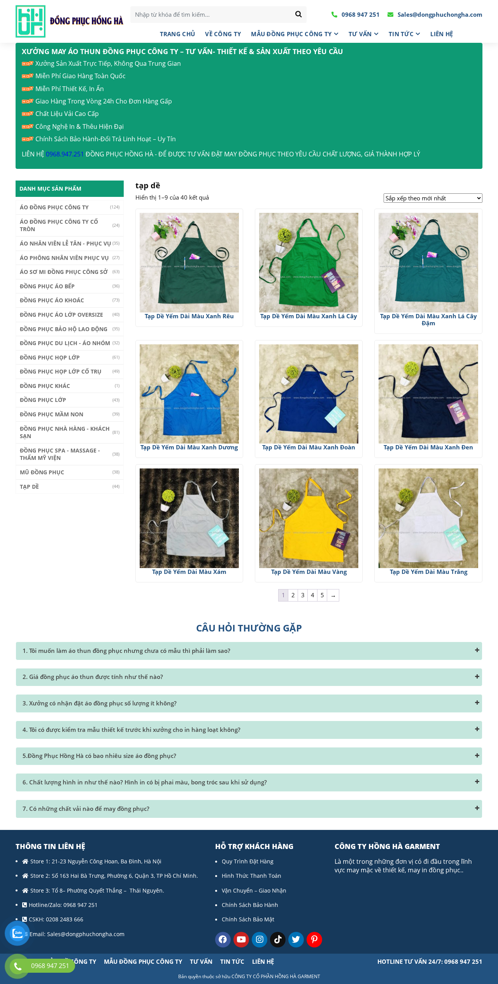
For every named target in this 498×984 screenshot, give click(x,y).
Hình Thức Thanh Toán (251, 875)
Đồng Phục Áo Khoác (52, 300)
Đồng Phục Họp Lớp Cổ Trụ (61, 371)
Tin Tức (401, 34)
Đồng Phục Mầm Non (51, 414)
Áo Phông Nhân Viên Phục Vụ (64, 257)
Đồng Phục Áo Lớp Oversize (61, 314)
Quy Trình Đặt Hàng (248, 861)
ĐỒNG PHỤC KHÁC (45, 385)
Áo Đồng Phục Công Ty (54, 207)
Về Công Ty (223, 34)
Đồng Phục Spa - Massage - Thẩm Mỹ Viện (60, 454)
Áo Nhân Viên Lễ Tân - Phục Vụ (65, 243)
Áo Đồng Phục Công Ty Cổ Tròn (59, 225)
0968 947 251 (360, 14)
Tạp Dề (29, 486)
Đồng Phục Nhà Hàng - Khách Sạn (65, 432)
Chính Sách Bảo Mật (248, 919)
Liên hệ (441, 34)
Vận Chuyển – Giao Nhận (254, 890)
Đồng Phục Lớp (43, 399)
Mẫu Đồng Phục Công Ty (291, 34)
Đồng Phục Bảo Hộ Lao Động (63, 329)
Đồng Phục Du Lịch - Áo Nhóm (65, 343)
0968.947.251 (65, 154)
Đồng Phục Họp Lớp (50, 357)
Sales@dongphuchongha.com (439, 14)
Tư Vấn (360, 34)
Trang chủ (177, 34)
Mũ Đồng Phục (42, 472)
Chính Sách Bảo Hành (250, 905)
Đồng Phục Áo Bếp (47, 286)
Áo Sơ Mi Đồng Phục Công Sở (64, 271)
